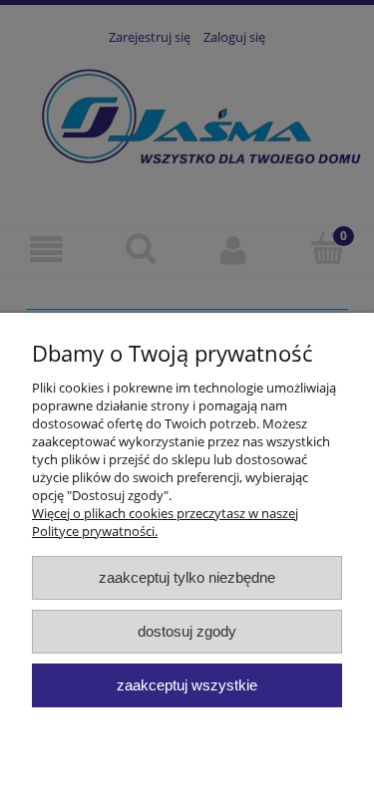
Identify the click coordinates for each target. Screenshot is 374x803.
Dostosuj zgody (187, 631)
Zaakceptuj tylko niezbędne (187, 577)
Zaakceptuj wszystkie (187, 684)
